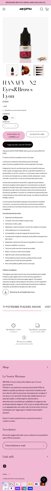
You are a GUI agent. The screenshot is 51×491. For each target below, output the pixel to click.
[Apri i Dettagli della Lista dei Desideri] (44, 480)
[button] (41, 9)
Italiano (5, 474)
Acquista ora (37, 134)
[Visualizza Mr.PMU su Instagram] (5, 466)
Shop (6, 367)
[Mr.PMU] (25, 9)
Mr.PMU (10, 479)
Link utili (8, 457)
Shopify (22, 479)
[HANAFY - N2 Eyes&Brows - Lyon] (12, 70)
